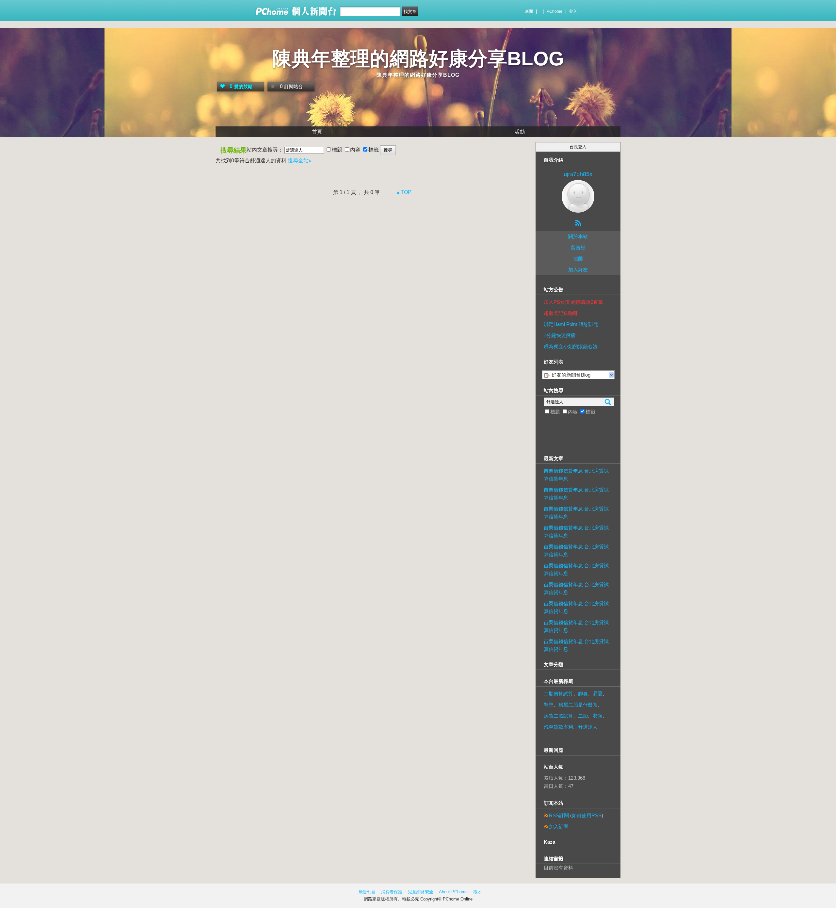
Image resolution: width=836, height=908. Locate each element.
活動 (519, 132)
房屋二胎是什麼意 (578, 704)
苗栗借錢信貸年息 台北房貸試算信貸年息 (576, 474)
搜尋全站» (300, 160)
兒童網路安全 (420, 891)
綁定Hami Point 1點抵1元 (571, 324)
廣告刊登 (367, 891)
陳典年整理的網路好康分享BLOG (418, 59)
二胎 (583, 716)
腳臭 (583, 693)
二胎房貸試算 (558, 693)
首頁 (317, 132)
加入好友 (578, 269)
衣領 (598, 716)
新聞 (529, 11)
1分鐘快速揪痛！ (562, 335)
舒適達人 (588, 727)
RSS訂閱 (559, 815)
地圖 (578, 258)
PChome (554, 11)
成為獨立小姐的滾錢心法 (571, 346)
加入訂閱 (559, 826)
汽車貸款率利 (558, 727)
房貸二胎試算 (558, 716)
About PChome (453, 891)
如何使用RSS (587, 815)
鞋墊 (549, 704)
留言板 (578, 247)
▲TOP (402, 192)
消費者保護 (391, 891)
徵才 (477, 891)
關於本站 (578, 236)
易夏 (598, 693)
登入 (573, 11)
